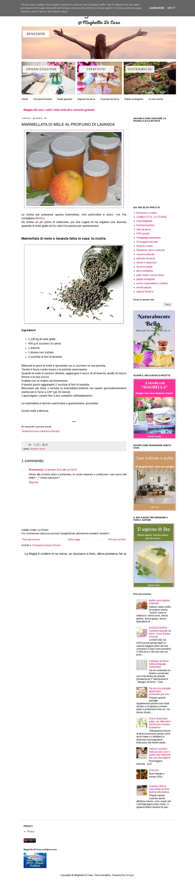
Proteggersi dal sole (147, 242)
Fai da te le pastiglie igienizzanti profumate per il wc (160, 691)
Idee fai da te (143, 229)
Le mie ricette (155, 99)
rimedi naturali (143, 287)
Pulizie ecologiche (133, 99)
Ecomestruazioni (145, 225)
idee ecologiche (144, 271)
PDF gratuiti (142, 233)
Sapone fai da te (86, 99)
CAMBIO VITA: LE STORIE (151, 217)
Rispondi (33, 482)
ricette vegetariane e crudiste (152, 283)
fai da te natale (144, 266)
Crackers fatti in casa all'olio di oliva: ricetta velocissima (159, 789)
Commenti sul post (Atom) (46, 545)
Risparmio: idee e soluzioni (150, 250)
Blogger (130, 875)
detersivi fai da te (145, 258)
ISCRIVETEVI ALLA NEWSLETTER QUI (40, 431)
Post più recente (31, 539)
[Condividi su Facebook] (43, 444)
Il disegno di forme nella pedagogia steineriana (158, 664)
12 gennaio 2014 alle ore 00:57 (60, 469)
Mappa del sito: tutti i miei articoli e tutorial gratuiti (59, 109)
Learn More (156, 8)
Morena (39, 218)
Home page (74, 539)
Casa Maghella (144, 221)
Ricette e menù (37, 449)
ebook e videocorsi (146, 262)
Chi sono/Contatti (42, 99)
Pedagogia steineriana (148, 237)
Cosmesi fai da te (109, 99)
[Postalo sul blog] (37, 444)
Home (25, 99)
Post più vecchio (117, 539)
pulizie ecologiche (145, 279)
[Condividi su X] (40, 444)
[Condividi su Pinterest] (46, 444)
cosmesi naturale (145, 254)
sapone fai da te (145, 291)
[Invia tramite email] (35, 444)
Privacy (31, 831)
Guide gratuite (64, 99)
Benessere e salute (146, 213)
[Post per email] (29, 444)
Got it (171, 8)
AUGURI (154, 770)
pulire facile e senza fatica (150, 275)
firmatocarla (36, 469)
